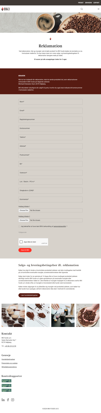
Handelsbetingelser (8, 359)
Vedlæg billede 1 (24, 206)
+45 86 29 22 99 (10, 346)
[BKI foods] (5, 9)
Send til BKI (25, 250)
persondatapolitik (60, 226)
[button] (58, 9)
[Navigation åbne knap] (98, 9)
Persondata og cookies (9, 363)
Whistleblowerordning (9, 367)
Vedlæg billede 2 (24, 216)
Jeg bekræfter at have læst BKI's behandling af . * (44, 226)
